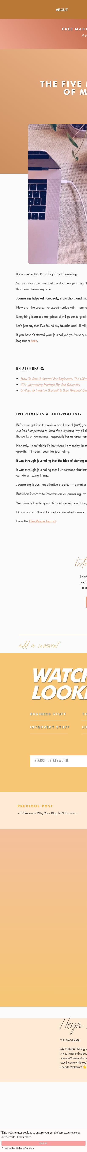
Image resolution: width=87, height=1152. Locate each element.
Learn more (24, 1137)
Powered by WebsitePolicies (17, 1148)
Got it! (43, 1143)
